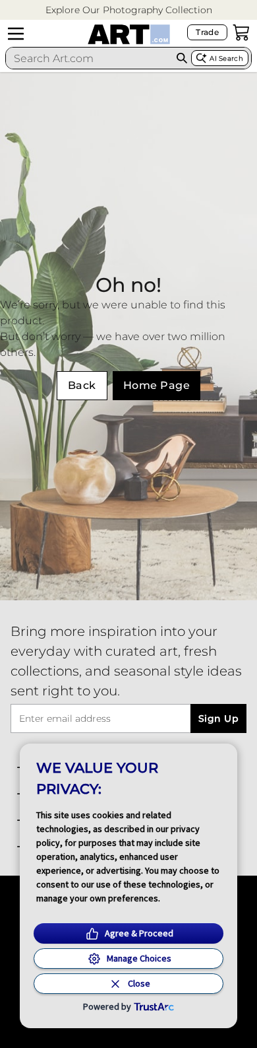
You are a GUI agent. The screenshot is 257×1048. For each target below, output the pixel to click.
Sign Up (218, 718)
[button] (128, 10)
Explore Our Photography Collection (128, 10)
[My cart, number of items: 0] (241, 32)
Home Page (156, 385)
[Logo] (129, 34)
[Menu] (15, 33)
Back (82, 385)
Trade (207, 32)
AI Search (226, 58)
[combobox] (89, 58)
